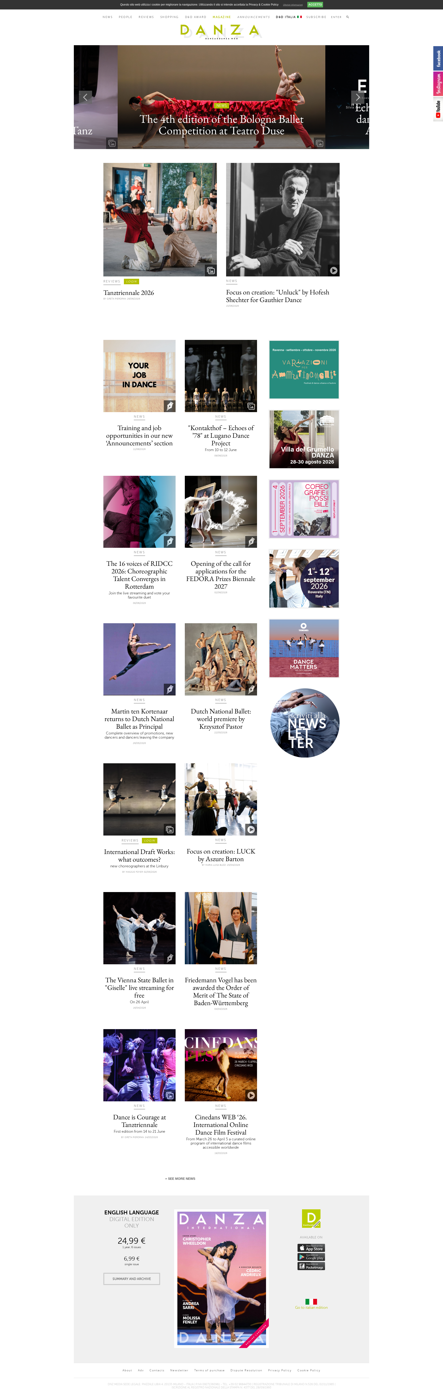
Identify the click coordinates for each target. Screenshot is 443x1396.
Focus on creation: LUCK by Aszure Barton (221, 855)
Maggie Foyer (134, 872)
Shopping (169, 17)
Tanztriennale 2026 (128, 292)
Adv (141, 1370)
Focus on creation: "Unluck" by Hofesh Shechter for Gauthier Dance (277, 296)
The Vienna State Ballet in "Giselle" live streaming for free (139, 987)
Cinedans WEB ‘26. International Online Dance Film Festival (220, 1124)
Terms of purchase (209, 1370)
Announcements (253, 17)
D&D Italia (286, 17)
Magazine (222, 17)
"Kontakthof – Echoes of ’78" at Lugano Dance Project (221, 435)
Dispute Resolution (246, 1370)
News (108, 17)
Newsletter (179, 1370)
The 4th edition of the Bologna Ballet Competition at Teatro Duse (221, 124)
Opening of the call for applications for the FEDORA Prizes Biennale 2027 (220, 575)
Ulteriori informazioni (293, 5)
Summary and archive (132, 1279)
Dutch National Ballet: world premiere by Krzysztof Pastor (221, 719)
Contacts (157, 1370)
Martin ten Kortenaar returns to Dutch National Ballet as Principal (139, 719)
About (127, 1370)
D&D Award (196, 17)
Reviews (146, 17)
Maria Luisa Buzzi (215, 865)
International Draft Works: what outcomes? (139, 855)
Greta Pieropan (116, 298)
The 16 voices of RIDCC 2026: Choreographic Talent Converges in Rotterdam (139, 575)
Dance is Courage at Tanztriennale (139, 1120)
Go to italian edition (311, 1308)
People (125, 17)
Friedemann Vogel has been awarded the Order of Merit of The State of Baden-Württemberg (221, 991)
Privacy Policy (280, 1370)
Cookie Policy (308, 1370)
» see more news (180, 1178)
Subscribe (316, 17)
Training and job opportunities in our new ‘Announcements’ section (139, 435)
